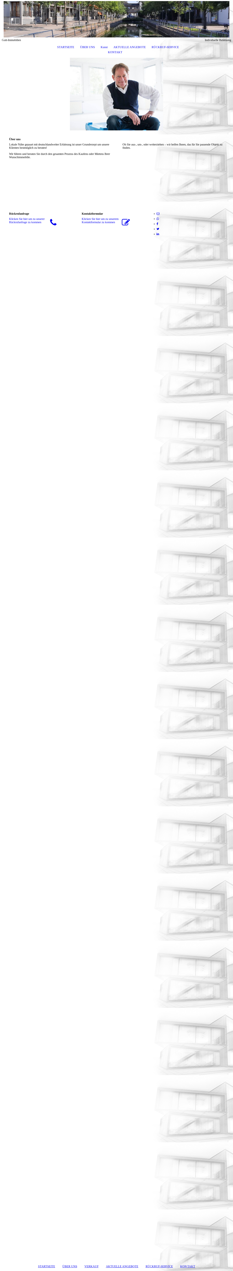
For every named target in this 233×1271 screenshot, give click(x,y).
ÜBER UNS (87, 47)
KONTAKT (115, 52)
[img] (116, 19)
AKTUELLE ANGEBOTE (129, 47)
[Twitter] (158, 228)
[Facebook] (157, 223)
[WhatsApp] (158, 218)
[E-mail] (158, 213)
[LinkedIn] (158, 234)
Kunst (104, 47)
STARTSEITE (65, 47)
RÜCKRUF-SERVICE (165, 47)
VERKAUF (91, 1266)
